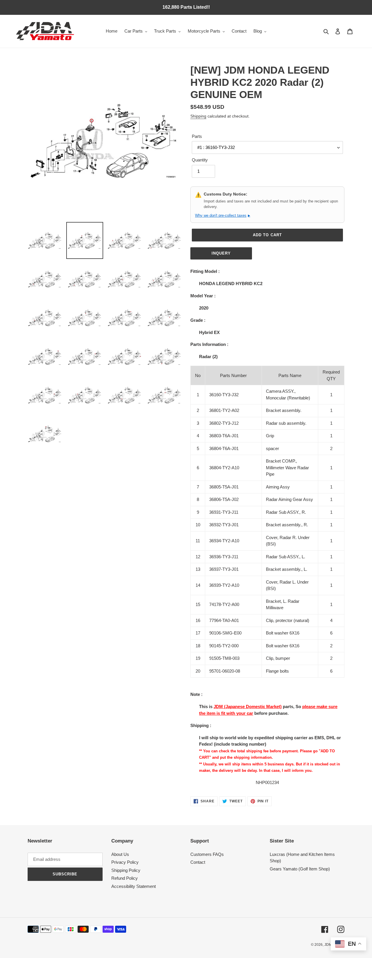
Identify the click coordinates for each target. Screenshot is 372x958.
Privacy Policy (125, 862)
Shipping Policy (125, 870)
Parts (197, 136)
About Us (120, 854)
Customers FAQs (207, 854)
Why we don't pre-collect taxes (222, 215)
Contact (197, 862)
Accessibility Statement (133, 886)
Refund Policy (124, 878)
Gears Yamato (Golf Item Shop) (300, 868)
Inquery (221, 253)
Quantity (200, 159)
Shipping (198, 116)
